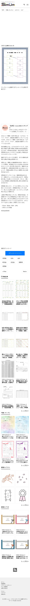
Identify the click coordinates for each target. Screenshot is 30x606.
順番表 (21, 262)
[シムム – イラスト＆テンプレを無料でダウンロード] (8, 3)
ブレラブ (3, 592)
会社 (19, 258)
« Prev (4, 271)
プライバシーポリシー (6, 585)
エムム (2, 591)
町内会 (4, 262)
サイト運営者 (4, 586)
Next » (25, 271)
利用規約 (3, 583)
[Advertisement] (15, 27)
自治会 (13, 262)
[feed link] (15, 570)
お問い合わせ (4, 588)
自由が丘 (3, 594)
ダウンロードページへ (15, 253)
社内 (12, 258)
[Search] (24, 5)
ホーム (2, 582)
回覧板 (4, 258)
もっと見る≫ (25, 410)
